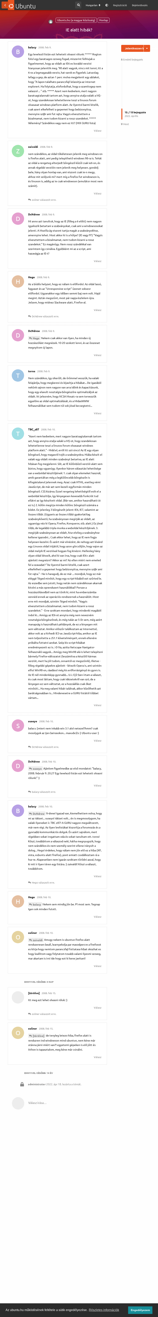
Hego (36, 338)
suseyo (37, 768)
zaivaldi (38, 940)
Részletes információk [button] (104, 1310)
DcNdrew (39, 813)
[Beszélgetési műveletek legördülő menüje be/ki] (147, 48)
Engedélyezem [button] (140, 1310)
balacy (37, 904)
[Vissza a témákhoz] (5, 5)
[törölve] (38, 1035)
